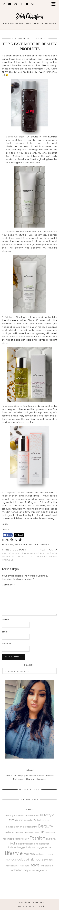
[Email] (27, 4)
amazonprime (30, 826)
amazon (46, 820)
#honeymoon (32, 815)
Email (6, 631)
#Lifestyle (47, 815)
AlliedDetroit (34, 820)
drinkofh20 (50, 832)
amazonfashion (14, 826)
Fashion (37, 838)
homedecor (42, 843)
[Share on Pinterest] (20, 539)
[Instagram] (4, 4)
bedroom (9, 832)
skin (36, 545)
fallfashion (23, 838)
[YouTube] (9, 4)
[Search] (32, 4)
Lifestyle (14, 853)
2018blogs (23, 820)
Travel (34, 864)
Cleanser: (9, 231)
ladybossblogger (17, 847)
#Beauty (9, 815)
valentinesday (20, 870)
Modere (20, 58)
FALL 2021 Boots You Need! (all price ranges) (15, 554)
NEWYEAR (11, 859)
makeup (29, 854)
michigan (40, 854)
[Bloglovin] (21, 4)
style (46, 859)
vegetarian (42, 870)
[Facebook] (15, 4)
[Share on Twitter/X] (16, 539)
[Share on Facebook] (12, 539)
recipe (21, 859)
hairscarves (22, 843)
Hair (13, 843)
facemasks (8, 838)
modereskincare (23, 545)
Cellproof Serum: (14, 492)
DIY (42, 832)
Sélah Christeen (29, 16)
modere (50, 854)
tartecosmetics (12, 866)
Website (6, 643)
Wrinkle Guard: (14, 405)
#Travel (13, 820)
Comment (8, 584)
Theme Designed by (29, 906)
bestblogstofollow (31, 832)
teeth (22, 866)
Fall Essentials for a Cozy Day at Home (43, 553)
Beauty (42, 38)
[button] (55, 4)
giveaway (51, 838)
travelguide (47, 865)
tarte (51, 860)
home (31, 843)
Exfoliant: (10, 317)
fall (16, 838)
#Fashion (19, 815)
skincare (45, 545)
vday (32, 870)
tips (27, 865)
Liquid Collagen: (15, 136)
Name (6, 619)
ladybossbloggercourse (38, 847)
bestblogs (19, 832)
